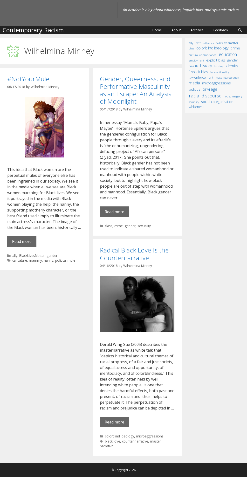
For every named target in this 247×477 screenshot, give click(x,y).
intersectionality (219, 72)
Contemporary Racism (33, 30)
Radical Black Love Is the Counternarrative (134, 254)
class (108, 226)
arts (198, 43)
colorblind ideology (119, 436)
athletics (209, 43)
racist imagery (233, 96)
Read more (22, 241)
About (176, 30)
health (193, 66)
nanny (48, 260)
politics (194, 89)
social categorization (217, 101)
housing (218, 66)
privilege (210, 89)
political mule (65, 260)
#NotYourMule (28, 79)
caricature (19, 260)
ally (14, 255)
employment (196, 60)
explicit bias (215, 60)
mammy (35, 260)
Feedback (220, 30)
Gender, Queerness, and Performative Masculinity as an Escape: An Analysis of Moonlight (135, 90)
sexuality (144, 226)
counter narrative (135, 441)
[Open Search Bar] (240, 30)
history (206, 65)
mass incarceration (227, 77)
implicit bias (198, 72)
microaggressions (150, 436)
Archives (197, 30)
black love (112, 441)
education (228, 54)
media (194, 83)
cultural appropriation (203, 55)
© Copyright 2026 (123, 470)
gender (52, 255)
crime (118, 226)
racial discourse (205, 96)
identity (232, 65)
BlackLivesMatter (32, 255)
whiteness (196, 106)
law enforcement (201, 77)
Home (157, 30)
